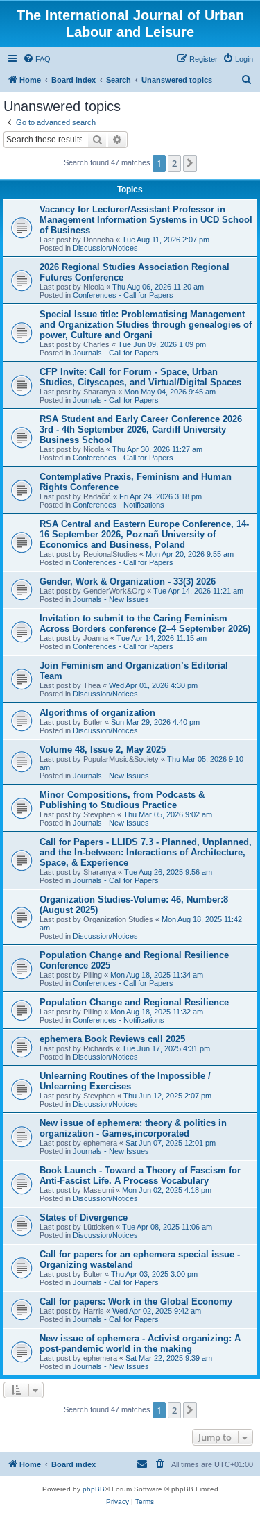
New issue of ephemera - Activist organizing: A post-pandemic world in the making (140, 1343)
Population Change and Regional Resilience (134, 1002)
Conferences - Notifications (118, 505)
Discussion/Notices (105, 248)
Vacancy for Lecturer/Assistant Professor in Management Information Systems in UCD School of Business (146, 219)
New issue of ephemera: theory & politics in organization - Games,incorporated (133, 1128)
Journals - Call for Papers (116, 353)
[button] (190, 163)
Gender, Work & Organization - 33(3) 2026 (128, 581)
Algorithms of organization (97, 713)
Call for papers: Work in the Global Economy (136, 1301)
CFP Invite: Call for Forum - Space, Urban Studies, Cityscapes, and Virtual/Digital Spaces (140, 377)
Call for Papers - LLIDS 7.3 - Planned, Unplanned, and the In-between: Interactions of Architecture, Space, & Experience (146, 852)
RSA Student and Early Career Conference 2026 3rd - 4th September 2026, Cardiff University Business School (141, 429)
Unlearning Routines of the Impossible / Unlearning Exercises (125, 1081)
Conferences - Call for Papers (123, 295)
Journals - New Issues (111, 599)
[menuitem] (37, 59)
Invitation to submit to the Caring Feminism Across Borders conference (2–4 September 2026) (145, 623)
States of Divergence (84, 1217)
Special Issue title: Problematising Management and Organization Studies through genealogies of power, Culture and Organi (146, 324)
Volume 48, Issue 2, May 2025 (103, 749)
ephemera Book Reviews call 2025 (112, 1039)
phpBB (94, 1489)
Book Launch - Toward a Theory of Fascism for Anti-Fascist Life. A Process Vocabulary (140, 1175)
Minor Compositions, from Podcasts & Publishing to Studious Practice (122, 799)
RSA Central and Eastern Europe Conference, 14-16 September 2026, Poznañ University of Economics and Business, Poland (144, 534)
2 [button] (174, 163)
